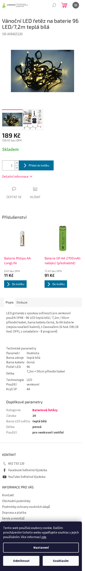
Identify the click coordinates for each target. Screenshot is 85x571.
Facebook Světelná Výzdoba (27, 470)
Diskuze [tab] (22, 302)
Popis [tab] (10, 302)
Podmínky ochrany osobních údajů (26, 507)
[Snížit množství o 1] (17, 167)
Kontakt (8, 495)
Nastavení (41, 547)
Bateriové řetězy (45, 410)
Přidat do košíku (39, 165)
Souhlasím (61, 561)
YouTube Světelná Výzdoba (26, 477)
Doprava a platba (14, 512)
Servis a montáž (13, 518)
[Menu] (76, 5)
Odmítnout (21, 561)
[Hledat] (54, 5)
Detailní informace (15, 176)
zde (43, 537)
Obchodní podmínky (16, 501)
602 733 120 (16, 463)
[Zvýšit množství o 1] (17, 163)
